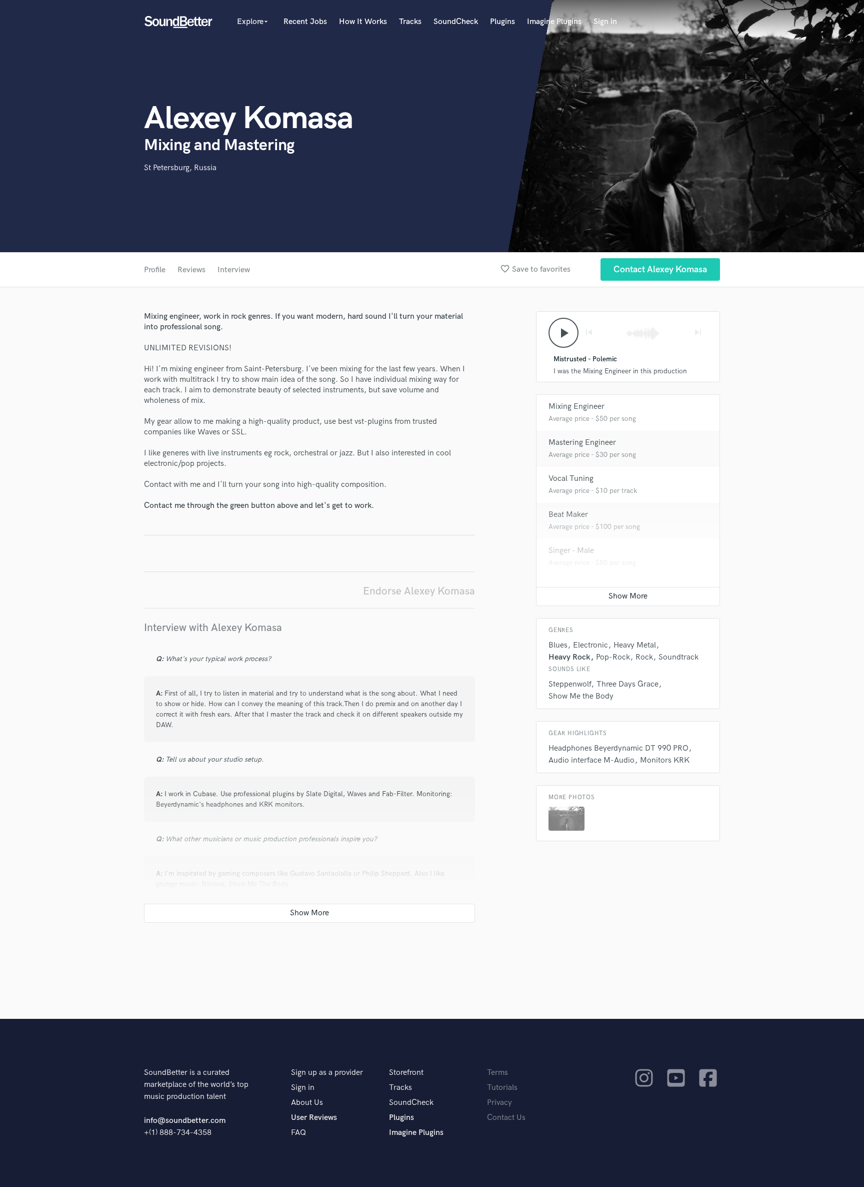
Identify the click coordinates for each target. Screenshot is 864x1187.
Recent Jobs (305, 22)
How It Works (363, 22)
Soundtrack (678, 657)
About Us (307, 1102)
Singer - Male (571, 550)
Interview (234, 270)
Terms (497, 1072)
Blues (558, 645)
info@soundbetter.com (185, 1120)
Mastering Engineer (582, 442)
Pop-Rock (613, 657)
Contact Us (506, 1117)
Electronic (590, 645)
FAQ (298, 1132)
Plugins (502, 22)
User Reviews (314, 1117)
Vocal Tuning (571, 478)
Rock (644, 657)
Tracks (410, 22)
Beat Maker (568, 514)
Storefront (406, 1072)
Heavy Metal (635, 645)
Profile (155, 270)
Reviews (192, 270)
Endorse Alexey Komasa (419, 591)
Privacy (499, 1102)
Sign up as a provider (327, 1072)
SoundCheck (456, 22)
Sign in (605, 22)
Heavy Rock (569, 657)
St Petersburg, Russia (180, 168)
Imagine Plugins (554, 22)
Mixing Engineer (576, 406)
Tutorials (502, 1087)
